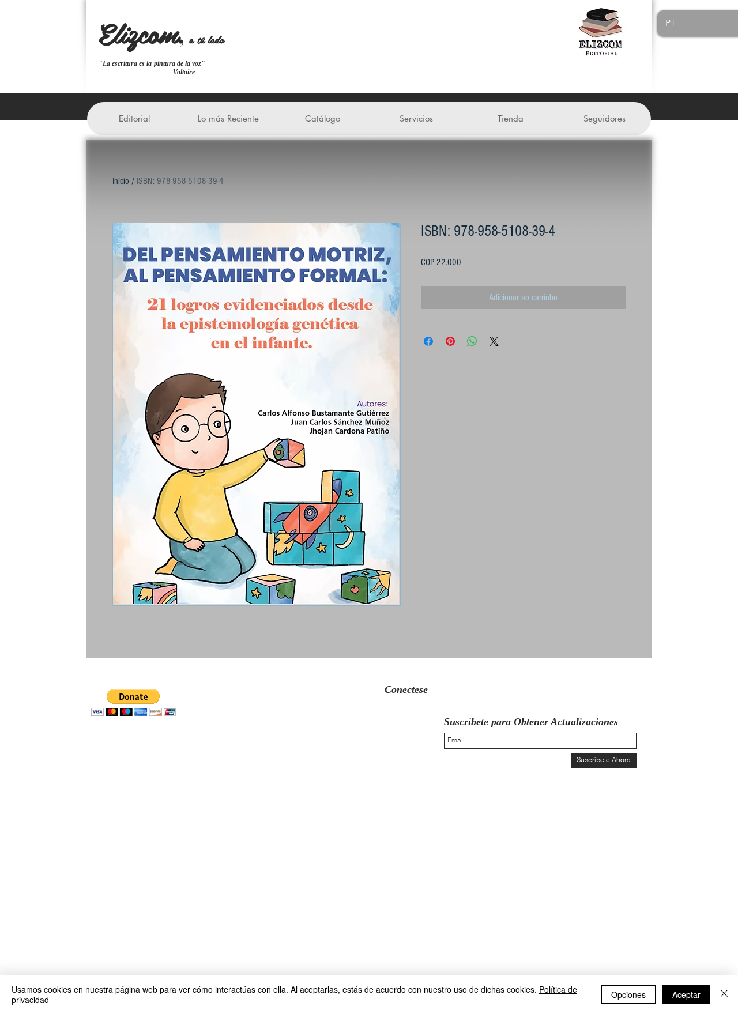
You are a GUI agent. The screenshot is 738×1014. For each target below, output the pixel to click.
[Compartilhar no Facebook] (428, 341)
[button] (134, 118)
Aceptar (686, 994)
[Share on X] (494, 341)
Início (120, 181)
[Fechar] (724, 994)
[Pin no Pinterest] (450, 341)
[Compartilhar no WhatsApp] (472, 341)
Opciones (628, 994)
